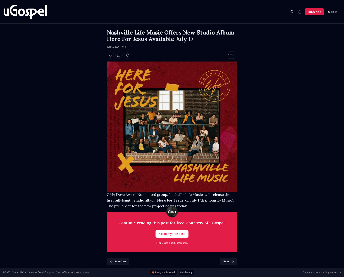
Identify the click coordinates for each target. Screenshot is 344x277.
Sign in (333, 12)
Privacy (59, 272)
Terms (67, 272)
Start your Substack (165, 272)
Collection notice (80, 272)
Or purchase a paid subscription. (172, 242)
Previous (120, 261)
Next (226, 261)
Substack (307, 272)
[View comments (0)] (119, 55)
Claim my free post (172, 234)
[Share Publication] (300, 11)
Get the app (186, 272)
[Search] (292, 11)
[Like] (110, 55)
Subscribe (314, 12)
